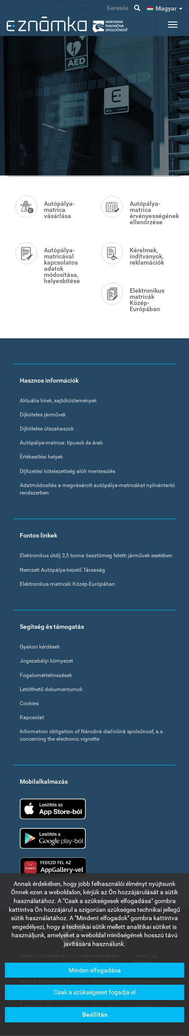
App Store (53, 809)
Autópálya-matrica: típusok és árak (61, 443)
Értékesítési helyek (41, 457)
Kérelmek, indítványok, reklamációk (147, 256)
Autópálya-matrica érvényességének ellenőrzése (152, 213)
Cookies (29, 703)
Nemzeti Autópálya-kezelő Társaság (62, 570)
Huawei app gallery (53, 867)
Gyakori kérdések (40, 647)
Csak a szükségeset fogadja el (94, 992)
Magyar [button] (167, 8)
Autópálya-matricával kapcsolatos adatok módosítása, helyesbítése (62, 265)
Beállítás (94, 1014)
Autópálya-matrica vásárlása (59, 209)
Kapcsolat (32, 717)
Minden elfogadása (95, 970)
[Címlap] (67, 24)
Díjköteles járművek (43, 415)
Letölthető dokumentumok (51, 689)
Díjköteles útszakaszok (47, 429)
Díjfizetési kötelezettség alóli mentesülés (67, 471)
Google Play (53, 838)
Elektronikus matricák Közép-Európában (147, 299)
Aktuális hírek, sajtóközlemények (58, 401)
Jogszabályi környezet (46, 661)
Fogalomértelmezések (46, 675)
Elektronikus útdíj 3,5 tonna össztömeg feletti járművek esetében (96, 555)
